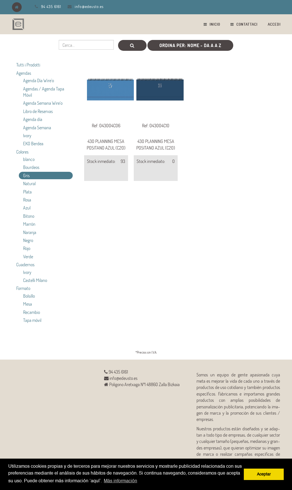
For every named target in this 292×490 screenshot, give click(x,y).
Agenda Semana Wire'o (42, 103)
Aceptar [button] (264, 474)
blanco (29, 159)
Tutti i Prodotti (28, 65)
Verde (28, 256)
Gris (26, 175)
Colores (22, 152)
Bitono (28, 216)
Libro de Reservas (38, 111)
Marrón (29, 224)
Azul (27, 208)
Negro (28, 240)
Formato (23, 288)
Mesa (27, 304)
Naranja (29, 232)
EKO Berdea (33, 143)
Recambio (31, 312)
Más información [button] (120, 481)
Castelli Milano (35, 280)
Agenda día (32, 119)
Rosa (27, 200)
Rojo (26, 248)
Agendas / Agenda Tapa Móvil (43, 92)
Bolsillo (29, 296)
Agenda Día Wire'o (38, 80)
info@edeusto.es (89, 6)
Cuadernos (25, 264)
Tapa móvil (32, 320)
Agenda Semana (37, 127)
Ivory (27, 135)
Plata (27, 192)
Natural (29, 183)
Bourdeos (31, 167)
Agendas (23, 73)
